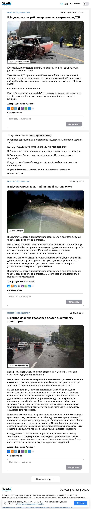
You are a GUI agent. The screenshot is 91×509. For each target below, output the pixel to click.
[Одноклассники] (12, 108)
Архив (85, 489)
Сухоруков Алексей (24, 104)
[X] (19, 108)
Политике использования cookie (30, 504)
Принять (80, 503)
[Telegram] (15, 108)
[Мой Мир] (29, 108)
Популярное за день (18, 135)
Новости (11, 12)
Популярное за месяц (40, 135)
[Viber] (22, 108)
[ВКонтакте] (8, 108)
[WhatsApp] (26, 108)
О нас (75, 489)
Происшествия (23, 12)
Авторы (64, 489)
